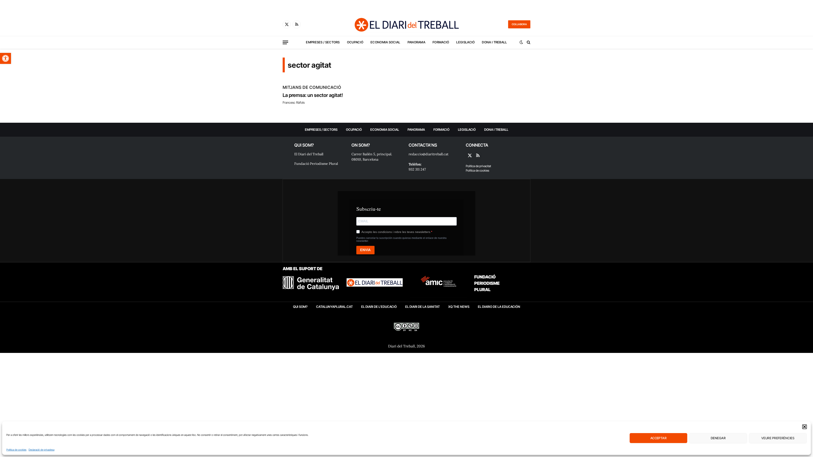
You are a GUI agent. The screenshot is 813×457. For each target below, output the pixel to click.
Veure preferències (777, 438)
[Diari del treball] (406, 24)
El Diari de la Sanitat (422, 307)
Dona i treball (494, 42)
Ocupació (355, 42)
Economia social (385, 42)
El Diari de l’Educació (379, 307)
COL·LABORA (519, 24)
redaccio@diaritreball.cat (428, 154)
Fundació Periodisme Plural (316, 163)
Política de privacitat (478, 166)
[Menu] (285, 42)
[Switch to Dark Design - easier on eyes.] (521, 42)
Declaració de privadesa (41, 449)
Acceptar (658, 438)
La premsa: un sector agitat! (313, 95)
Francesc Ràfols (294, 102)
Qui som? (300, 307)
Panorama (416, 42)
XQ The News (458, 307)
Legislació (465, 42)
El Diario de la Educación (499, 307)
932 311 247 (417, 169)
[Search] (528, 42)
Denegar (718, 438)
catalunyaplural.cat (334, 307)
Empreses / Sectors (323, 42)
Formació (441, 42)
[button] (5, 58)
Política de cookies (16, 449)
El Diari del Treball (308, 154)
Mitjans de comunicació (312, 87)
